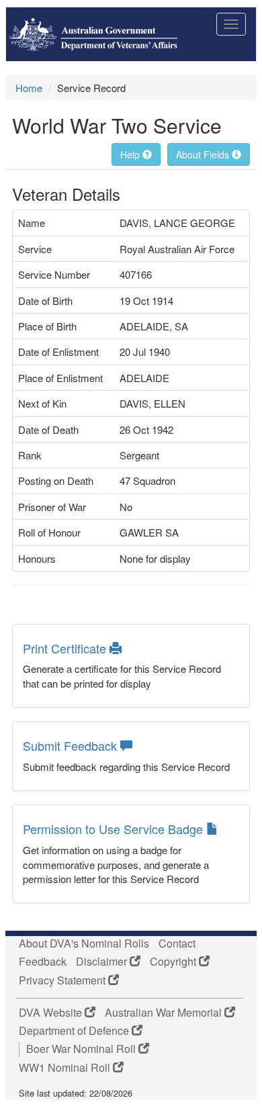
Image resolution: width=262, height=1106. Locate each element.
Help (131, 154)
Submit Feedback (71, 745)
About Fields (204, 154)
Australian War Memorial (164, 1012)
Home (28, 88)
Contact (177, 943)
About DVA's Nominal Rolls (84, 943)
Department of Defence (75, 1030)
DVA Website (52, 1012)
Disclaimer (103, 961)
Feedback (43, 961)
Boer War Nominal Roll (82, 1049)
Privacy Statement (63, 980)
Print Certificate (66, 648)
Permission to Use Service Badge (114, 828)
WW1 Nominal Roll (66, 1067)
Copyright (174, 961)
